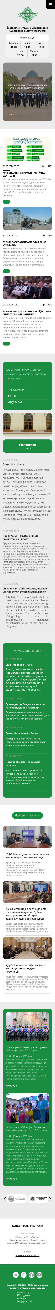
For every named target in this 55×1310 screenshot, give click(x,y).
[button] (27, 1050)
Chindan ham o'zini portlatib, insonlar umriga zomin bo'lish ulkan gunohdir (25, 590)
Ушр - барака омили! (19, 664)
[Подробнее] (6, 202)
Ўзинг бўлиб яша (13, 464)
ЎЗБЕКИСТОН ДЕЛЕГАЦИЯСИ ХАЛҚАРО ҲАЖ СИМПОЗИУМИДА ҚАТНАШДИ (27, 313)
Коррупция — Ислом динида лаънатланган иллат (20, 537)
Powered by (23, 1292)
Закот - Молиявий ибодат (22, 733)
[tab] (6, 114)
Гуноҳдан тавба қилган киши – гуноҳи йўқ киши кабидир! (25, 706)
